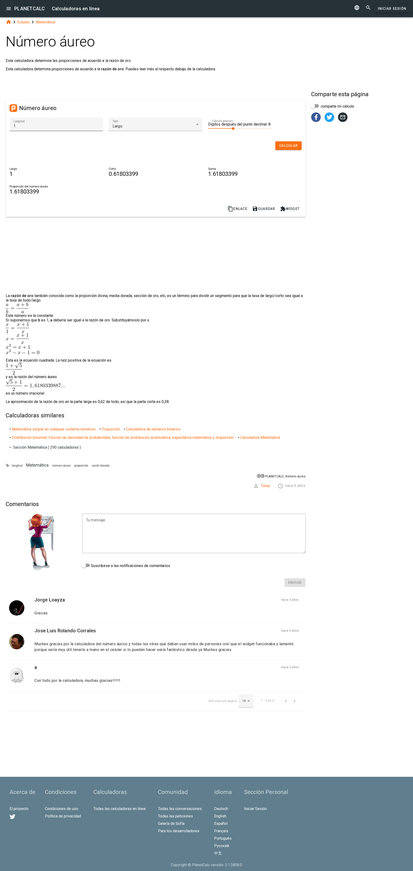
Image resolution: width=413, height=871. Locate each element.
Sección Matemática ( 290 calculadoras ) (47, 447)
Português (223, 838)
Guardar (263, 209)
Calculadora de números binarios (153, 429)
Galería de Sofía (171, 823)
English (220, 816)
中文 (218, 853)
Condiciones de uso (61, 808)
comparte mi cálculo (337, 106)
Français (221, 831)
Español (221, 823)
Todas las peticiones (175, 816)
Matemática (45, 22)
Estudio (23, 22)
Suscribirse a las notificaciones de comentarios (130, 565)
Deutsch (221, 808)
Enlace (237, 209)
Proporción (111, 429)
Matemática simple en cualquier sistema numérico (54, 429)
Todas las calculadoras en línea (119, 808)
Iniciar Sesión (392, 9)
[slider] (239, 128)
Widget (290, 209)
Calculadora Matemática (260, 437)
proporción (81, 465)
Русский (221, 845)
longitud (17, 465)
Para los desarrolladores (178, 831)
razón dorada (100, 465)
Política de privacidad (63, 816)
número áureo (61, 465)
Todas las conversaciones (180, 808)
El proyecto (19, 808)
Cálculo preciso (222, 121)
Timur (265, 486)
